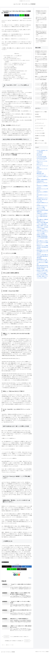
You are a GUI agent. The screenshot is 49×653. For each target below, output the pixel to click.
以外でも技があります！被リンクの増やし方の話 (12, 75)
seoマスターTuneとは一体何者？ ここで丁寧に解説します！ (14, 77)
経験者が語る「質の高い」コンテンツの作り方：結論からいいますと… (16, 78)
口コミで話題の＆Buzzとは (42, 214)
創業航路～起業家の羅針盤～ (42, 179)
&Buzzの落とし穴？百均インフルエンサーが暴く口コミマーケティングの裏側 (42, 232)
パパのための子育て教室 (41, 156)
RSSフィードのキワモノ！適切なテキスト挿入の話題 (14, 64)
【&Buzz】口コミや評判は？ (42, 213)
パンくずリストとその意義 (9, 66)
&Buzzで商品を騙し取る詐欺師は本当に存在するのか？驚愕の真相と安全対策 (42, 267)
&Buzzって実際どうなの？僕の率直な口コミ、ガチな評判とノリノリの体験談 (42, 227)
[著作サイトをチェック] (15, 575)
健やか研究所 (39, 154)
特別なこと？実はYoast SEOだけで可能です (12, 72)
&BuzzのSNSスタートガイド (42, 197)
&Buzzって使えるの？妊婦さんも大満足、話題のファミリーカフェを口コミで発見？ (42, 276)
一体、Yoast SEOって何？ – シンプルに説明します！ (13, 55)
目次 (15, 53)
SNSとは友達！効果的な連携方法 (10, 67)
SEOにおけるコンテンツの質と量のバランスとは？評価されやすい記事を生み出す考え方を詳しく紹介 (41, 59)
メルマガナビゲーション (41, 174)
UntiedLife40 (39, 171)
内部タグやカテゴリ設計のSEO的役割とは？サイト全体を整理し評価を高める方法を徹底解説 (41, 26)
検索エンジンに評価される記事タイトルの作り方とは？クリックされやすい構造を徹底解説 (41, 39)
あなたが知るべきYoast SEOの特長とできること (12, 58)
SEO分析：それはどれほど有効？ (10, 69)
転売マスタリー (40, 164)
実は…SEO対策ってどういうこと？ (11, 57)
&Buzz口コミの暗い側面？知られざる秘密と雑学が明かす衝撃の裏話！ (42, 256)
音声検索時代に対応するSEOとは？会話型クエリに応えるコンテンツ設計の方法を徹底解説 (41, 12)
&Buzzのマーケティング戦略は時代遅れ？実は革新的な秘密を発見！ (42, 247)
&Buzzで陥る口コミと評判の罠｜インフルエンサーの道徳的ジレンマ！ (42, 242)
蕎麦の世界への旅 (40, 173)
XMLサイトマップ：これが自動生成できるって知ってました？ (15, 63)
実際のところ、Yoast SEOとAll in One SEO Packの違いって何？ (16, 70)
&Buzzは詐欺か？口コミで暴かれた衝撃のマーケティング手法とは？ (42, 252)
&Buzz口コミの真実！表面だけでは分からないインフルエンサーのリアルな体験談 (42, 272)
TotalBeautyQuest (40, 181)
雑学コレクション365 (41, 208)
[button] (26, 15)
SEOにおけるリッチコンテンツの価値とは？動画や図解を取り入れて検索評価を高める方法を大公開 (41, 71)
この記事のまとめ (7, 80)
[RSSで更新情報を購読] (19, 575)
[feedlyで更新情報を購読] (17, 575)
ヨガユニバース (40, 153)
